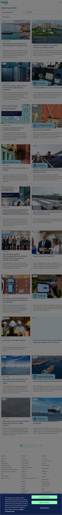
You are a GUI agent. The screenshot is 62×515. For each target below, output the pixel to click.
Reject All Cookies (44, 502)
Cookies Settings (44, 508)
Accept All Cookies (44, 497)
